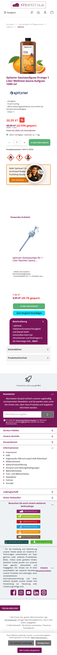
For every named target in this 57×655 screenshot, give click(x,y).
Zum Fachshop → (19, 180)
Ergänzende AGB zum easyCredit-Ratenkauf (26, 458)
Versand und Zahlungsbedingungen (22, 467)
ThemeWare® (28, 628)
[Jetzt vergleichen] (38, 12)
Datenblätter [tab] (15, 349)
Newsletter (11, 477)
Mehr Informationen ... (39, 637)
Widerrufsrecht (13, 461)
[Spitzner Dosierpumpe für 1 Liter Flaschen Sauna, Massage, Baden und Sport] (29, 238)
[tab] (29, 331)
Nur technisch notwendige (21, 643)
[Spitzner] (28, 93)
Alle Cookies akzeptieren (29, 650)
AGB (22, 422)
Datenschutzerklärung (16, 464)
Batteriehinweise (14, 470)
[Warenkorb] (51, 12)
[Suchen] (31, 12)
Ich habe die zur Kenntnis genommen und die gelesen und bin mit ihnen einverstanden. (26, 422)
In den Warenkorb (39, 142)
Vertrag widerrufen (10, 608)
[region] (28, 56)
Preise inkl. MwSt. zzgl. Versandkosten (21, 130)
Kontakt (9, 483)
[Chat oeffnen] (35, 173)
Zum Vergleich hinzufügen (29, 313)
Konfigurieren (43, 643)
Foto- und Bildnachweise (17, 473)
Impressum (11, 452)
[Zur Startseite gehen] (28, 5)
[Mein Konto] (45, 12)
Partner (9, 480)
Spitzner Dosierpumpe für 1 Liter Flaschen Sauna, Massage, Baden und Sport (28, 259)
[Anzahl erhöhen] (24, 142)
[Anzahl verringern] (9, 142)
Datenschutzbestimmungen (26, 420)
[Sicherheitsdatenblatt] (28, 56)
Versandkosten (10, 620)
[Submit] (47, 414)
